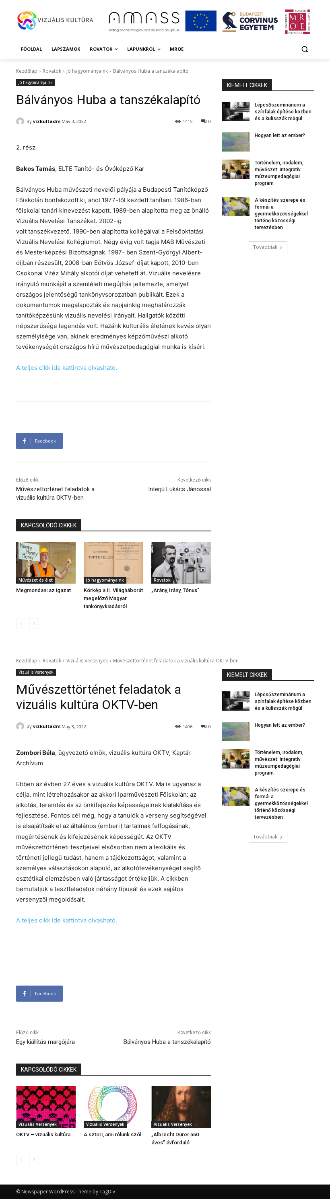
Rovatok (52, 71)
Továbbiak (265, 247)
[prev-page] (21, 624)
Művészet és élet (36, 580)
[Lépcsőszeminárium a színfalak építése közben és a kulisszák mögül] (236, 111)
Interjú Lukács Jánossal (179, 489)
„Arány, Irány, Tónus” (175, 590)
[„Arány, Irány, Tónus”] (181, 563)
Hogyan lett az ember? (280, 135)
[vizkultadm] (21, 121)
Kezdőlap (26, 71)
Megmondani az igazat (43, 590)
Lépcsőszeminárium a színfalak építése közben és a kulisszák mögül (283, 111)
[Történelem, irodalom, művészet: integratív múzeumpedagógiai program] (236, 169)
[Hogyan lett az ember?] (236, 142)
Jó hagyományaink (87, 71)
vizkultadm (46, 121)
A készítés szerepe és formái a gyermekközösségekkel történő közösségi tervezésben (281, 213)
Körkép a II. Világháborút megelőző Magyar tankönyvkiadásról (113, 598)
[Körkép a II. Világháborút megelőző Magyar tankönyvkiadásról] (113, 563)
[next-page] (34, 624)
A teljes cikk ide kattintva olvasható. (66, 367)
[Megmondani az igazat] (46, 563)
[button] (304, 49)
